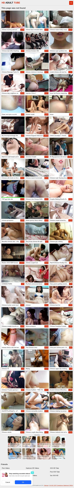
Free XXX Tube (55, 472)
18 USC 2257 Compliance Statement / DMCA (61, 485)
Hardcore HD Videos (32, 468)
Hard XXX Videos (31, 475)
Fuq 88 (28, 472)
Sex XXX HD (54, 475)
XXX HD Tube (54, 468)
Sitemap (46, 485)
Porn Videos (6, 468)
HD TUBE (11, 2)
